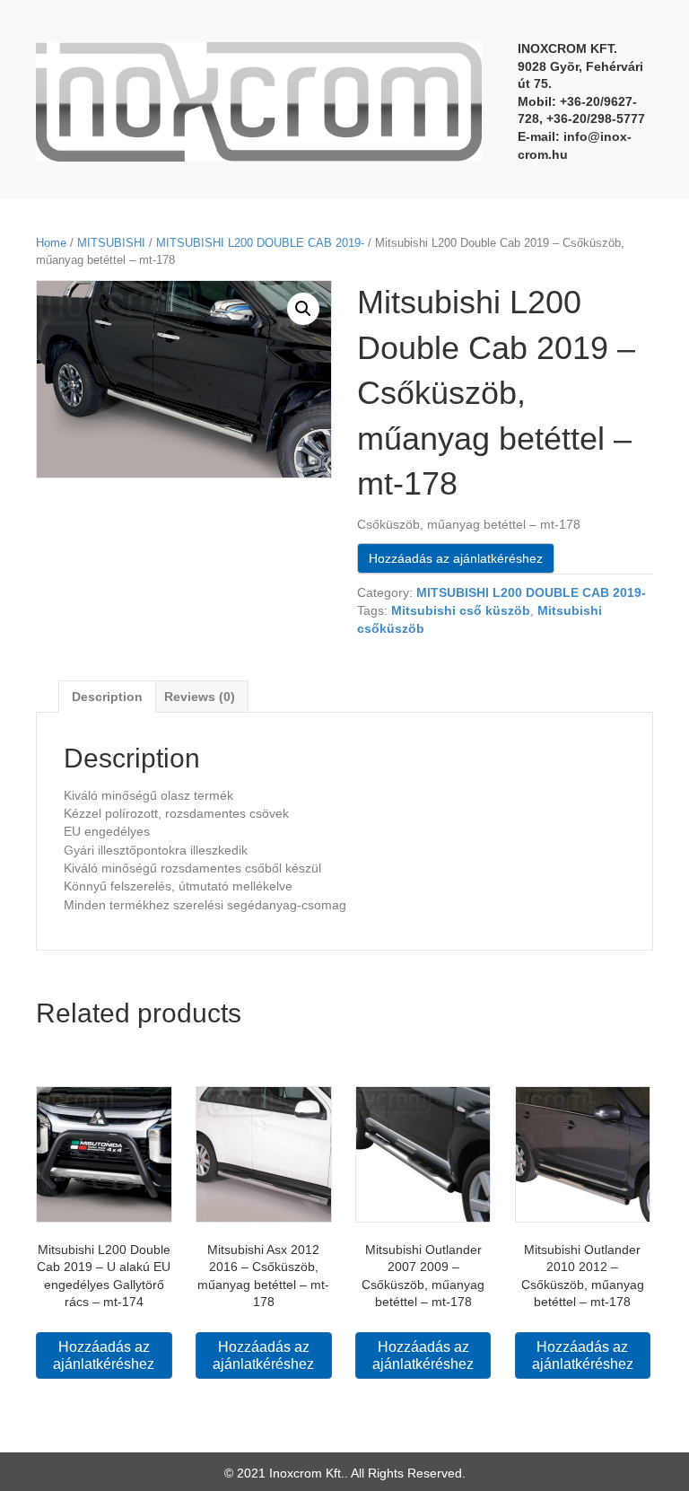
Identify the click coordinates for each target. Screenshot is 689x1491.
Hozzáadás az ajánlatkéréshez (456, 558)
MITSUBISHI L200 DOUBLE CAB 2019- (260, 243)
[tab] (107, 696)
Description (107, 696)
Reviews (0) (199, 696)
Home (51, 243)
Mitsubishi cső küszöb (460, 610)
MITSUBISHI (111, 243)
